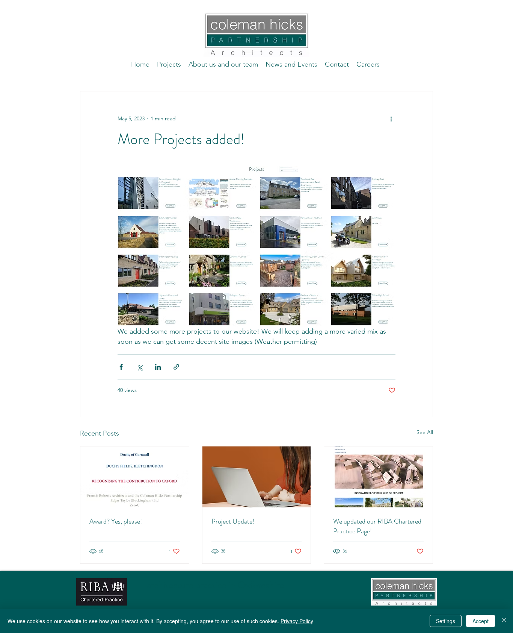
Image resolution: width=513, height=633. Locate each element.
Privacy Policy (297, 621)
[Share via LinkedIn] (157, 366)
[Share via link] (176, 366)
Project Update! (232, 521)
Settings (445, 621)
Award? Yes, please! (115, 521)
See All (424, 432)
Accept (480, 621)
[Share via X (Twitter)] (139, 366)
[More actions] (390, 118)
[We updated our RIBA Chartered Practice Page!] (378, 476)
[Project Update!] (256, 476)
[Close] (503, 621)
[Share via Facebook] (121, 366)
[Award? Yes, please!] (134, 476)
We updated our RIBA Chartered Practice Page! (377, 526)
